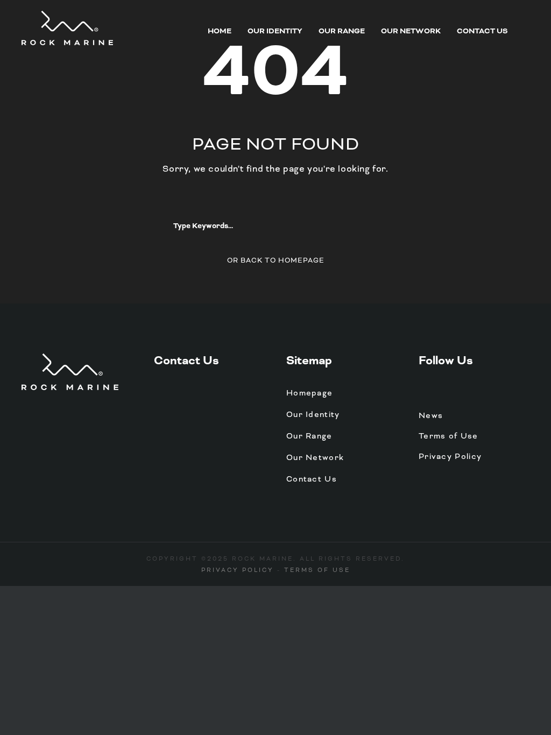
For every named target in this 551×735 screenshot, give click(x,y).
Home (219, 31)
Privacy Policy (450, 456)
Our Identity (275, 31)
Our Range (342, 31)
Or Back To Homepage (275, 260)
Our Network (411, 31)
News (431, 415)
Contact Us (482, 31)
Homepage (309, 393)
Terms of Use (448, 436)
